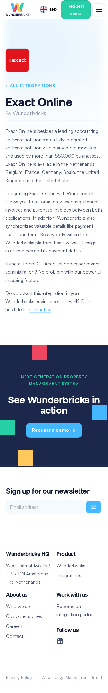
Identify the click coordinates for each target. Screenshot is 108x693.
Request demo (76, 9)
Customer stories (24, 616)
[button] (97, 9)
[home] (17, 9)
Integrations (68, 575)
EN (52, 9)
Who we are (19, 606)
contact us (40, 309)
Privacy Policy (19, 677)
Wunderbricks (70, 566)
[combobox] (49, 9)
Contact (14, 636)
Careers (14, 626)
